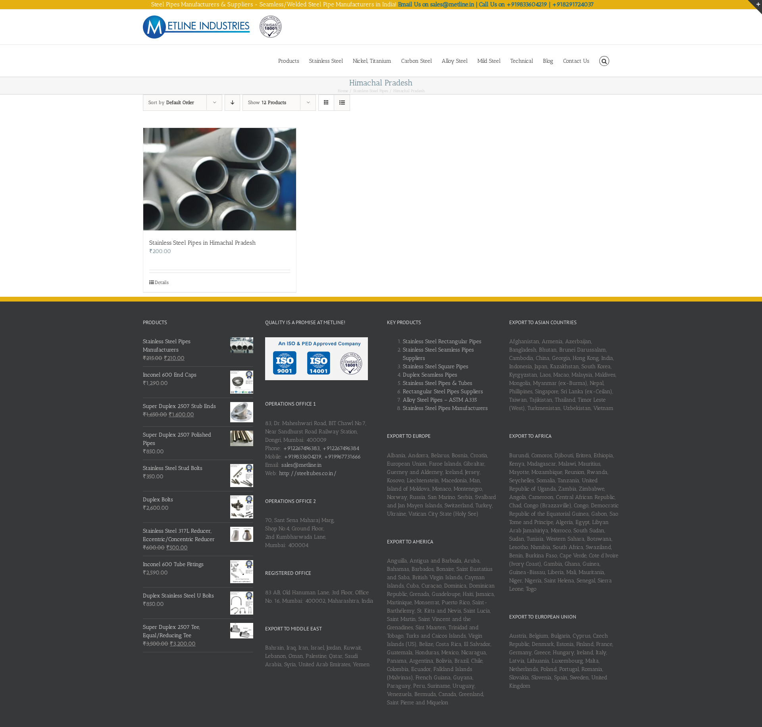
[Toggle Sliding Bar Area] (755, 7)
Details (162, 282)
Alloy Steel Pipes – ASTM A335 (440, 399)
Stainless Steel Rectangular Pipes (442, 341)
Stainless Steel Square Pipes (435, 366)
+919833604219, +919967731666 (322, 456)
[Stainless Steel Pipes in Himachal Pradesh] (219, 179)
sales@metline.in (301, 465)
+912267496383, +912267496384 (321, 448)
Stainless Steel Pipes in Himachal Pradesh (202, 242)
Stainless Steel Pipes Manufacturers (445, 408)
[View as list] (342, 102)
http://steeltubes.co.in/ (308, 473)
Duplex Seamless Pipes (430, 374)
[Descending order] (232, 103)
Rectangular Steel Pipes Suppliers (443, 391)
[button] (604, 60)
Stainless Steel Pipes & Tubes (437, 383)
